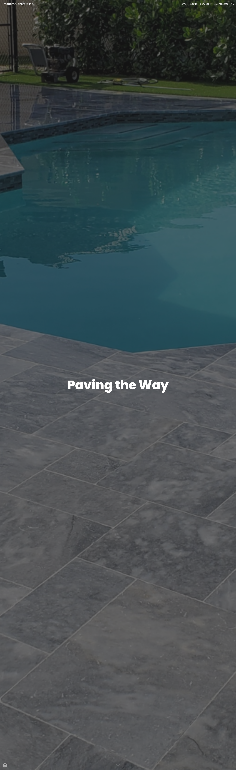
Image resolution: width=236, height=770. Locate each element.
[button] (232, 4)
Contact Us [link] (222, 3)
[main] (117, 385)
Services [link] (204, 3)
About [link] (193, 3)
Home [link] (183, 3)
